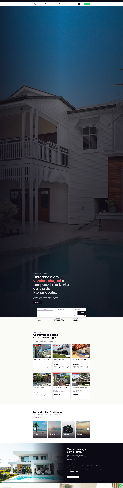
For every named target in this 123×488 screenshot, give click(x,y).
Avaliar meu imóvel (72, 476)
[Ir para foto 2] (60, 357)
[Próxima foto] (50, 351)
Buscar (82, 312)
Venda (45, 309)
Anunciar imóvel (47, 3)
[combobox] (58, 313)
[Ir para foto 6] (45, 357)
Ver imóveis (37, 302)
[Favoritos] (82, 4)
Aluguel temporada (78, 309)
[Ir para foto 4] (62, 357)
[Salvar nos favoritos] (49, 356)
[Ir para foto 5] (44, 357)
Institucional (66, 3)
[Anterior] (35, 429)
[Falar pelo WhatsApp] (120, 485)
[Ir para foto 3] (61, 357)
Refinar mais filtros (80, 315)
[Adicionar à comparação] (48, 356)
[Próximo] (88, 429)
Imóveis (42, 3)
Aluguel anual (61, 309)
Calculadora (61, 3)
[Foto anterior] (34, 351)
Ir (79, 3)
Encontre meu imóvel (55, 3)
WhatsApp (87, 3)
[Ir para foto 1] (39, 357)
